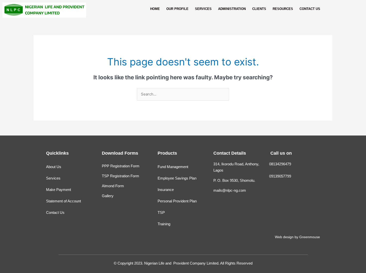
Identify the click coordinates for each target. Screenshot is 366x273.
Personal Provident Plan (177, 201)
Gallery (108, 196)
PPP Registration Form (120, 166)
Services (203, 9)
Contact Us (310, 9)
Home (155, 9)
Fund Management (173, 167)
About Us (53, 167)
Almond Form (113, 186)
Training (164, 224)
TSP (161, 212)
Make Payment (58, 189)
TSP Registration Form (120, 176)
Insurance (166, 189)
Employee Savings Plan (177, 178)
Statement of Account (63, 201)
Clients (259, 9)
